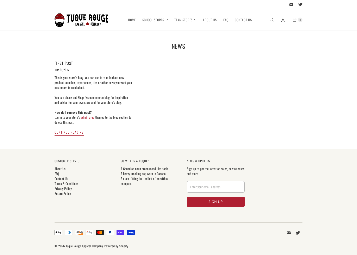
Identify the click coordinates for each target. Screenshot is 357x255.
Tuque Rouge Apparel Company (84, 245)
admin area (87, 117)
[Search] (271, 20)
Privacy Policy (63, 188)
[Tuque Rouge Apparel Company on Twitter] (300, 4)
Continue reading (69, 132)
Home (132, 19)
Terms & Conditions (66, 183)
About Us (210, 19)
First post (64, 63)
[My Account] (283, 20)
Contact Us (243, 19)
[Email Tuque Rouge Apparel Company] (291, 4)
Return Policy (63, 193)
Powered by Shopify (116, 245)
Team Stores (183, 19)
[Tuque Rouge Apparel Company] (81, 20)
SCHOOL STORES (153, 19)
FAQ (225, 19)
